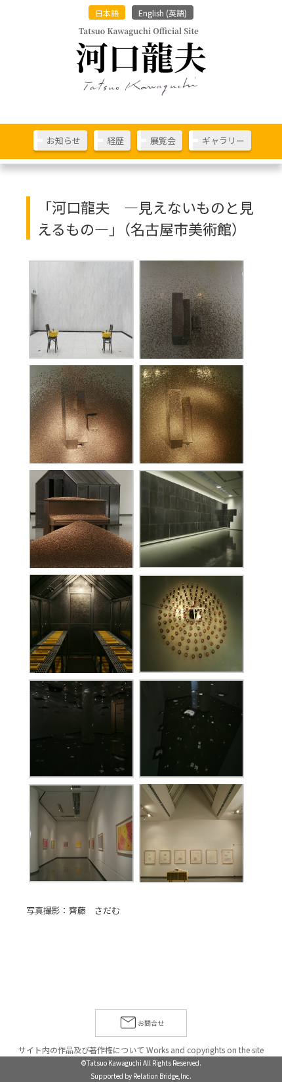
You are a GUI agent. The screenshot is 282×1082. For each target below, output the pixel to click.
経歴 (115, 140)
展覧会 (163, 140)
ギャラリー (223, 140)
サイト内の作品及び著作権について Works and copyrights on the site (141, 1049)
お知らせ (64, 140)
